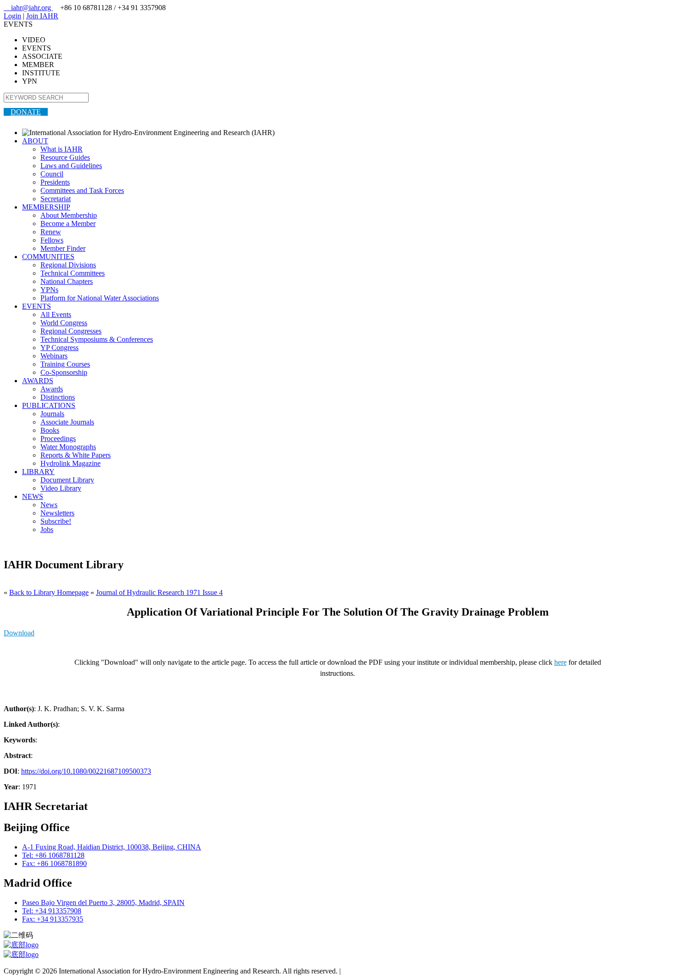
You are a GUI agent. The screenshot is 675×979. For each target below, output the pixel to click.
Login (12, 16)
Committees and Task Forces (82, 190)
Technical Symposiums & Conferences (96, 339)
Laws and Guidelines (71, 166)
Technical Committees (72, 273)
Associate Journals (67, 422)
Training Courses (65, 364)
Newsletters (57, 513)
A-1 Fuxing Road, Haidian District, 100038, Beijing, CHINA (111, 847)
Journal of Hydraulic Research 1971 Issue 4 (159, 592)
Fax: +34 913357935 (52, 919)
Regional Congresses (70, 331)
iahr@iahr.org (28, 7)
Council (51, 174)
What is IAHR (61, 149)
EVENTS (36, 306)
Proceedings (58, 438)
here (560, 662)
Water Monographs (68, 447)
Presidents (55, 182)
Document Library (67, 480)
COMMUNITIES (48, 256)
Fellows (51, 240)
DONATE (26, 112)
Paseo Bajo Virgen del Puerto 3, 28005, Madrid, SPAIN (103, 902)
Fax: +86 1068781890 (54, 863)
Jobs (46, 529)
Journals (52, 414)
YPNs (49, 290)
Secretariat (55, 199)
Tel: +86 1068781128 (53, 855)
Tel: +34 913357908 (51, 911)
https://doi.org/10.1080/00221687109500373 (86, 771)
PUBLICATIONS (48, 405)
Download (19, 633)
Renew (50, 232)
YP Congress (59, 347)
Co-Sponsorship (63, 372)
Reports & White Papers (75, 455)
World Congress (63, 323)
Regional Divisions (68, 265)
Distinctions (57, 397)
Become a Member (68, 223)
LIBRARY (38, 471)
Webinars (54, 356)
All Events (55, 314)
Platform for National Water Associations (99, 298)
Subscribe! (55, 521)
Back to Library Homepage (49, 592)
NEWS (32, 496)
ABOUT (35, 141)
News (48, 505)
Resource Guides (65, 157)
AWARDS (37, 381)
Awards (51, 389)
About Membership (68, 215)
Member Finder (62, 248)
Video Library (60, 488)
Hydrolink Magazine (70, 463)
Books (49, 430)
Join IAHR (42, 16)
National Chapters (66, 281)
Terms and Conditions (374, 971)
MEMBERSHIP (46, 207)
